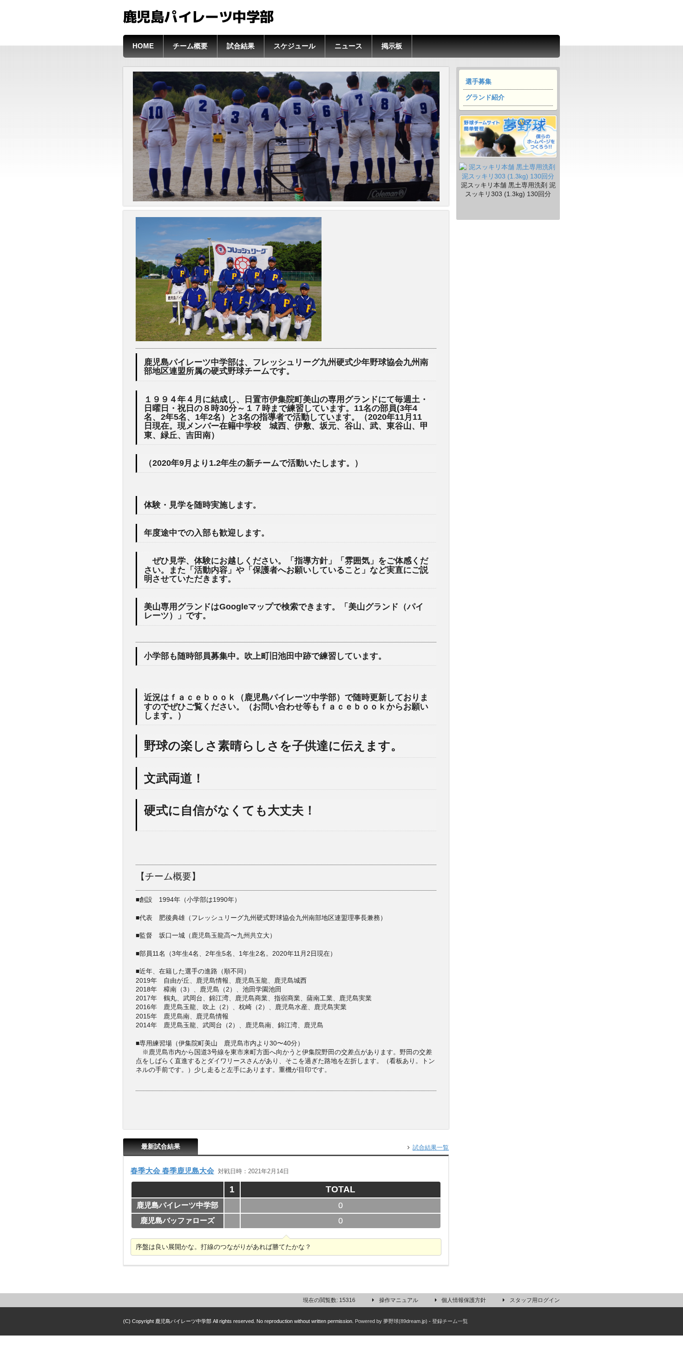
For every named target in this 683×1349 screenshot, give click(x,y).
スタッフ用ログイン (535, 1300)
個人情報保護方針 (463, 1300)
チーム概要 (190, 46)
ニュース (348, 46)
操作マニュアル (398, 1300)
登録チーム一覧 (450, 1321)
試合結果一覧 (431, 1147)
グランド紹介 (485, 97)
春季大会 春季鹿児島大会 (172, 1170)
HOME (143, 46)
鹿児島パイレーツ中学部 (198, 15)
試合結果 (241, 46)
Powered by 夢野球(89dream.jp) (391, 1321)
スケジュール (294, 46)
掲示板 (391, 46)
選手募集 (479, 81)
